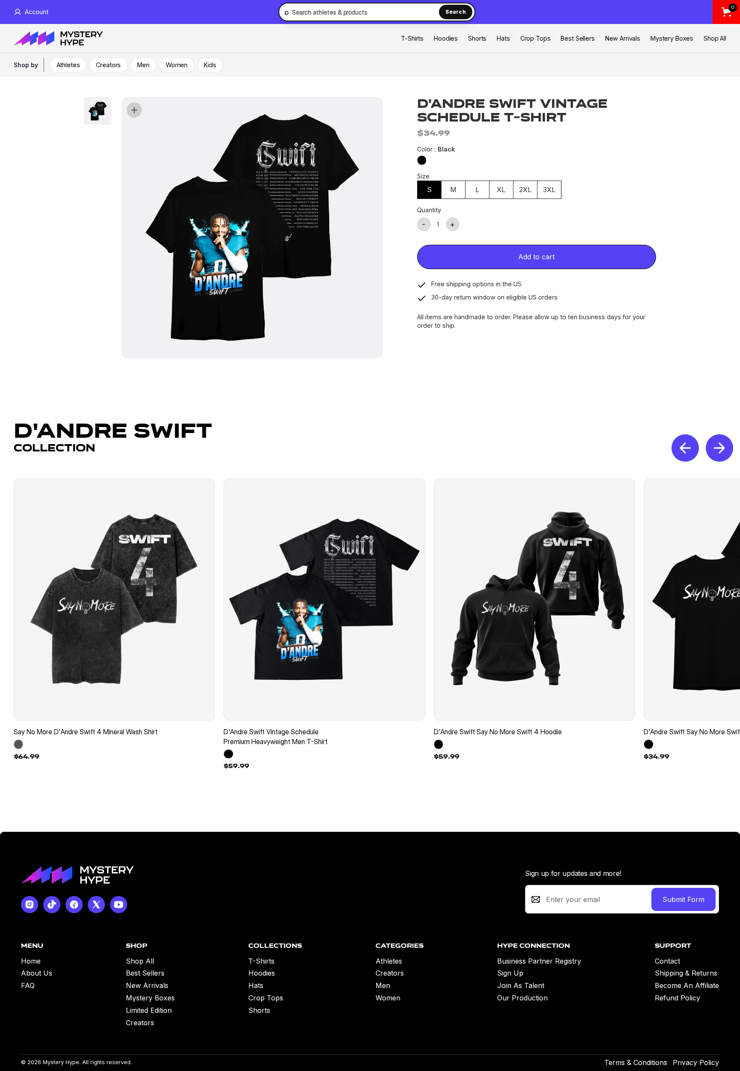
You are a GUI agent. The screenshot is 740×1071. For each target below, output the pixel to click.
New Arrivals (622, 38)
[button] (719, 448)
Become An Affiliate (687, 985)
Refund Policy (677, 998)
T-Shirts (412, 38)
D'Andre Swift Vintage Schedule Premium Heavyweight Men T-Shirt (276, 736)
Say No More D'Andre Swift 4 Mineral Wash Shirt (86, 731)
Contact (667, 961)
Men (143, 64)
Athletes (68, 64)
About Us (36, 973)
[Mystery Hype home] (77, 875)
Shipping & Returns (686, 973)
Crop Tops (535, 38)
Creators (108, 64)
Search (455, 12)
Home (31, 961)
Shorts (477, 38)
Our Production (522, 998)
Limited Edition (149, 1010)
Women (177, 64)
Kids (210, 64)
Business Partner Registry (539, 961)
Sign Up (510, 973)
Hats (503, 38)
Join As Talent (520, 985)
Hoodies (446, 38)
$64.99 (26, 756)
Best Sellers (577, 38)
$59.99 (236, 766)
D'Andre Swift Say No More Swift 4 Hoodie (498, 731)
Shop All (715, 38)
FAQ (28, 985)
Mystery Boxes (671, 38)
